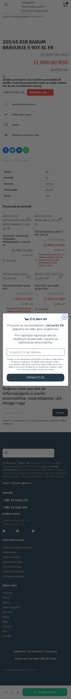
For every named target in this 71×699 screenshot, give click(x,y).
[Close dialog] (64, 316)
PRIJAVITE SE (35, 377)
